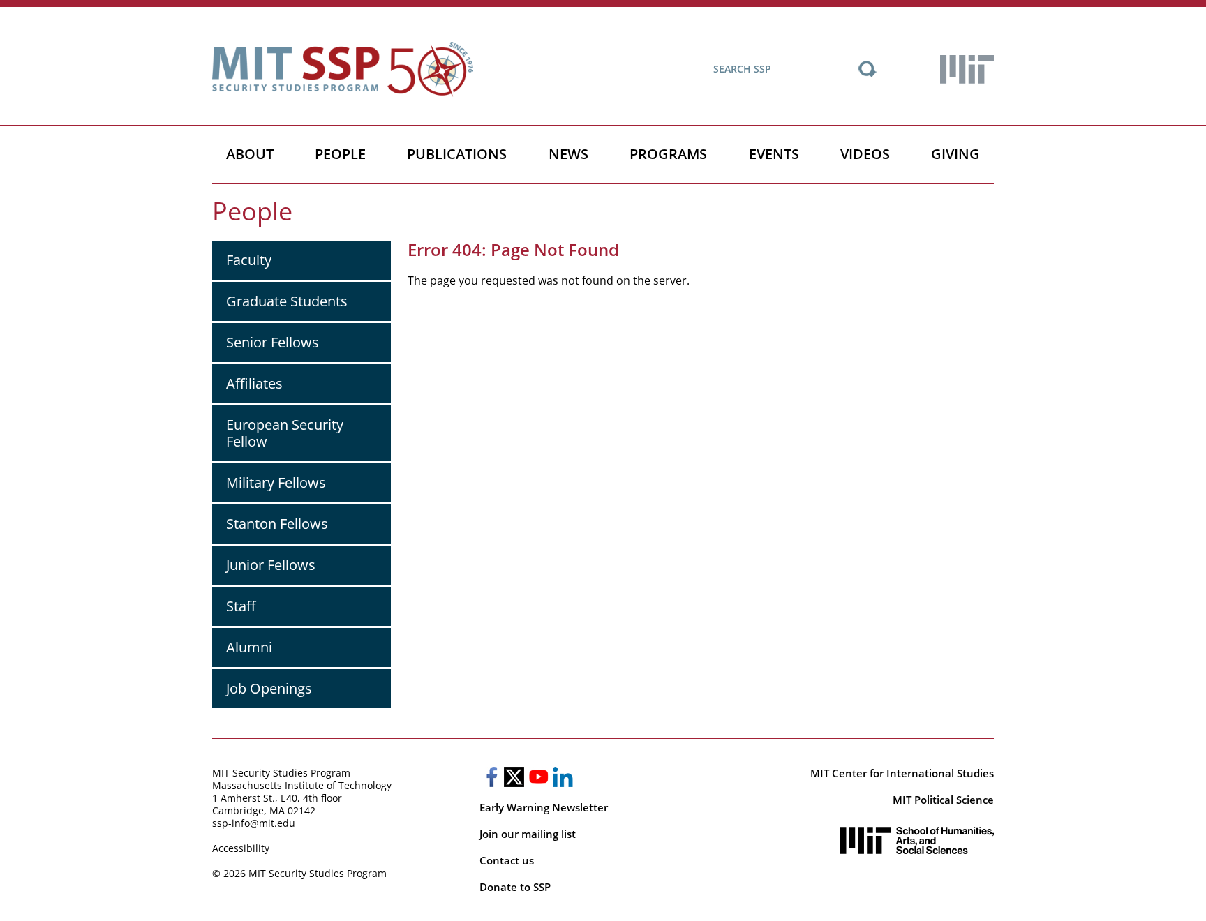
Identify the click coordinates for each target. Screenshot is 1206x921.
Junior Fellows (270, 564)
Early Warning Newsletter (543, 807)
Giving (955, 153)
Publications (457, 153)
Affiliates (254, 383)
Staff (240, 606)
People (340, 153)
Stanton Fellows (277, 523)
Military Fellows (276, 482)
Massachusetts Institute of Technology (302, 785)
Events (774, 153)
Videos (865, 153)
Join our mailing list (527, 834)
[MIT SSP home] (342, 69)
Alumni (249, 647)
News (568, 153)
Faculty (248, 259)
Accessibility (240, 848)
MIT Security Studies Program (281, 772)
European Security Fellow (284, 433)
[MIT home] (967, 69)
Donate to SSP (515, 887)
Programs (668, 153)
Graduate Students (287, 301)
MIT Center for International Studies (902, 773)
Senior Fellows (272, 342)
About (250, 153)
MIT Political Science (943, 800)
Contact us (506, 860)
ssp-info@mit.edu (253, 823)
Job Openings (269, 688)
